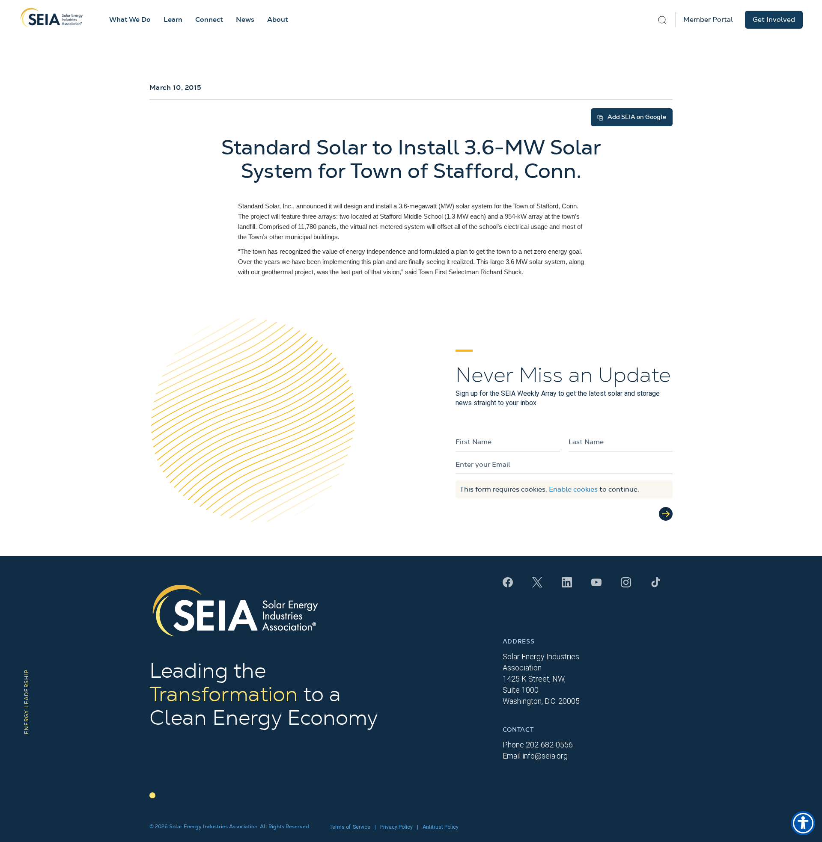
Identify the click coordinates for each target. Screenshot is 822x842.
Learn (173, 19)
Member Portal (708, 19)
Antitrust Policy (441, 827)
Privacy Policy (396, 827)
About (277, 19)
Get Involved (774, 19)
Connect (209, 19)
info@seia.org (545, 755)
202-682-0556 (549, 744)
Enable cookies (573, 489)
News (245, 19)
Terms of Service (350, 827)
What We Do (130, 19)
